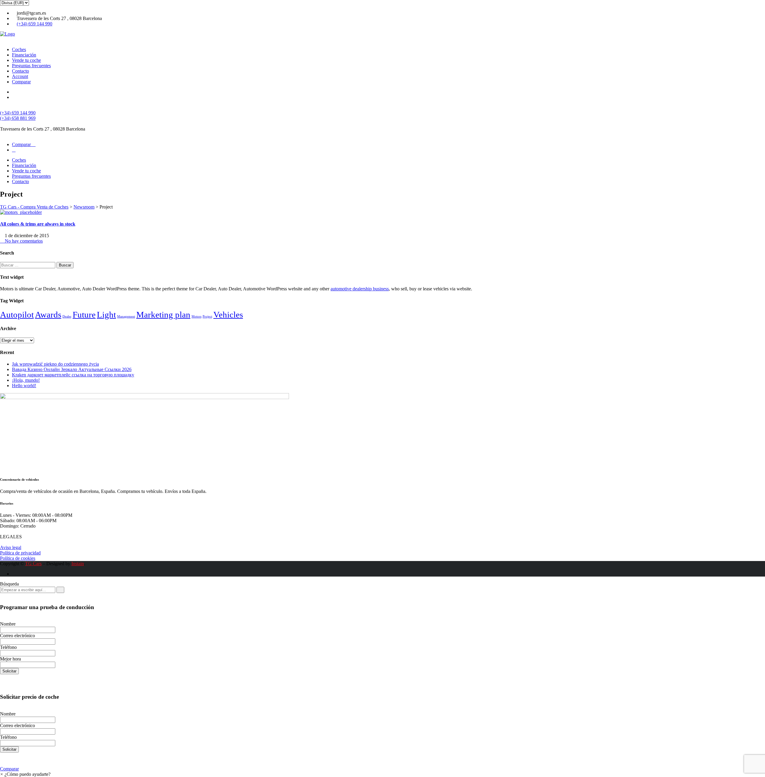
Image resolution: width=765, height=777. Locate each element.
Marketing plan (163, 314)
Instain (77, 563)
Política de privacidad (20, 552)
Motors (196, 316)
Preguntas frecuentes (31, 65)
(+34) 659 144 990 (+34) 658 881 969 (18, 115)
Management (126, 316)
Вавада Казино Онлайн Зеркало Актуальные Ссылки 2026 (71, 369)
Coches (19, 49)
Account (20, 76)
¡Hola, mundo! (26, 380)
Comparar (21, 81)
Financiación (24, 54)
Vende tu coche (26, 60)
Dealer (66, 316)
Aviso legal (10, 547)
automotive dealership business (360, 288)
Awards (48, 314)
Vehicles (228, 314)
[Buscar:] (28, 264)
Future (84, 314)
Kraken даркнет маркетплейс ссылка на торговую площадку (73, 374)
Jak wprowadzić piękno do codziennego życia (55, 364)
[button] (25, 774)
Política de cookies (17, 558)
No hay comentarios (23, 240)
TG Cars (33, 563)
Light (106, 314)
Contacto (20, 70)
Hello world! (24, 385)
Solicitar (9, 671)
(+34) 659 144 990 (34, 23)
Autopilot (17, 314)
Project (207, 316)
